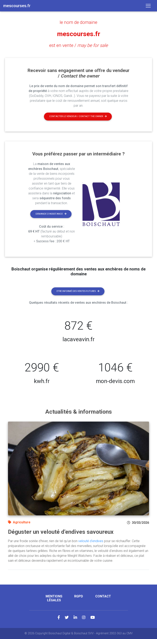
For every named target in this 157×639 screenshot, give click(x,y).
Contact (103, 596)
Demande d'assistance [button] (49, 214)
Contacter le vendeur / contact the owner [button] (76, 116)
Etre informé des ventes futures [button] (76, 291)
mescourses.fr (78, 34)
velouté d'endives (90, 541)
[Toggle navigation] (148, 6)
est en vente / (78, 45)
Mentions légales (54, 598)
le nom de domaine (78, 22)
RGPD (78, 596)
